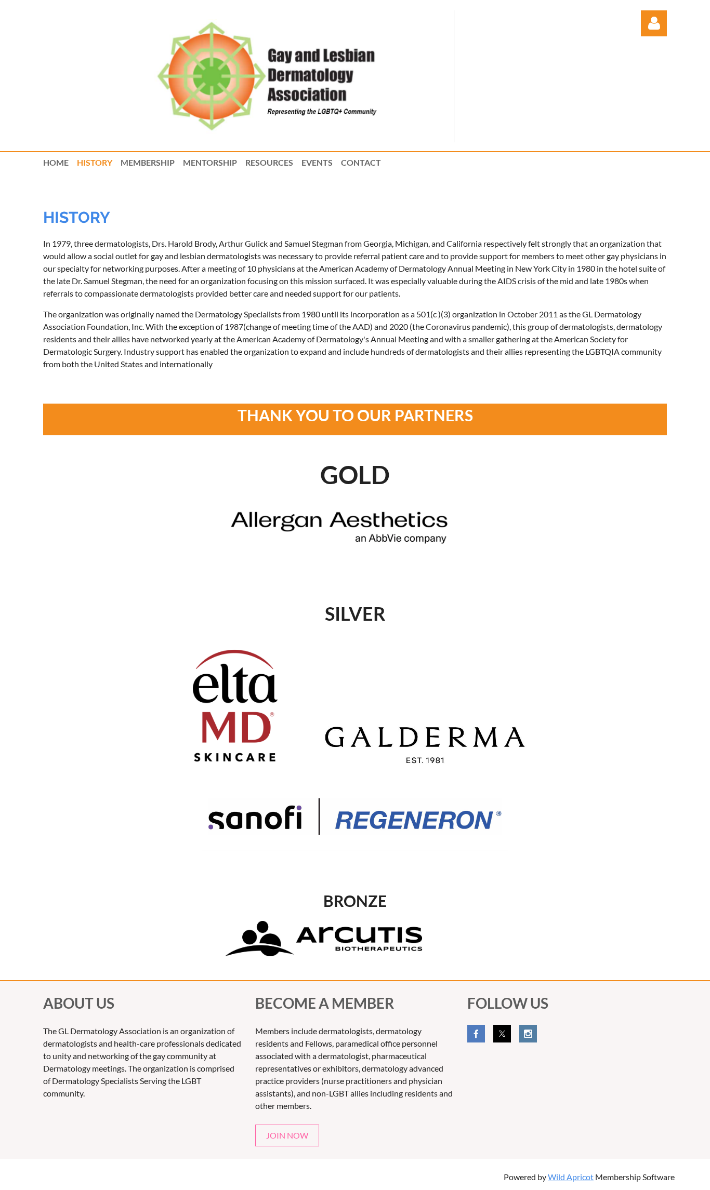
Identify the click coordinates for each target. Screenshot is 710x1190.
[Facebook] (476, 1033)
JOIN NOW (287, 1135)
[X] (502, 1033)
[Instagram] (528, 1033)
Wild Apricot (571, 1177)
